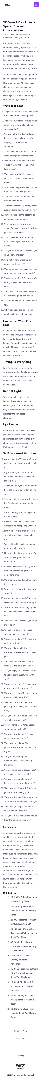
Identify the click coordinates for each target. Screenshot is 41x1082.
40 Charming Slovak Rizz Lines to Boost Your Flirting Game (23, 1013)
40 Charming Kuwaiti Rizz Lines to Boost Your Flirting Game (23, 910)
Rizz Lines (9, 34)
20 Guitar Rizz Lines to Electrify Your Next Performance (20, 959)
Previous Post (20, 1031)
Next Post (20, 1038)
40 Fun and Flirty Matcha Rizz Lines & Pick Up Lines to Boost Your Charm (23, 933)
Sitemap (21, 1056)
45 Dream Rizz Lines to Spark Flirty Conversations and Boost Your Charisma (24, 973)
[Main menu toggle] (36, 4)
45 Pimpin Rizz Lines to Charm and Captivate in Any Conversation (23, 946)
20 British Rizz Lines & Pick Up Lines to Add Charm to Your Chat (23, 986)
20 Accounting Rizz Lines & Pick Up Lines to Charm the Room (23, 999)
